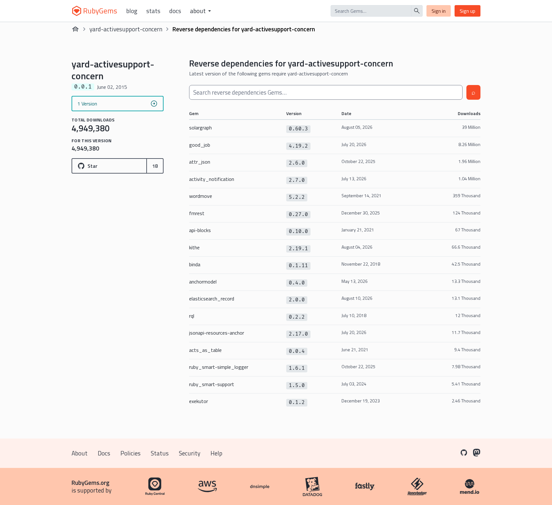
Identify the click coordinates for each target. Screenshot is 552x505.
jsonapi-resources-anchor (216, 333)
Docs (175, 10)
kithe (194, 247)
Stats (153, 10)
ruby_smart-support (211, 384)
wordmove (200, 196)
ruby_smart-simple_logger (218, 367)
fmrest (196, 213)
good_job (199, 145)
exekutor (198, 401)
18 (155, 166)
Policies (130, 453)
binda (194, 264)
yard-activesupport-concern (125, 29)
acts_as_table (205, 350)
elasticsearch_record (211, 298)
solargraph (200, 127)
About (80, 453)
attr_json (199, 162)
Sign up (467, 11)
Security (189, 453)
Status (160, 453)
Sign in (439, 11)
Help (216, 453)
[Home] (75, 29)
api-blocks (200, 230)
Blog (131, 10)
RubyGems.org (91, 482)
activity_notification (211, 179)
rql (191, 316)
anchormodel (203, 281)
